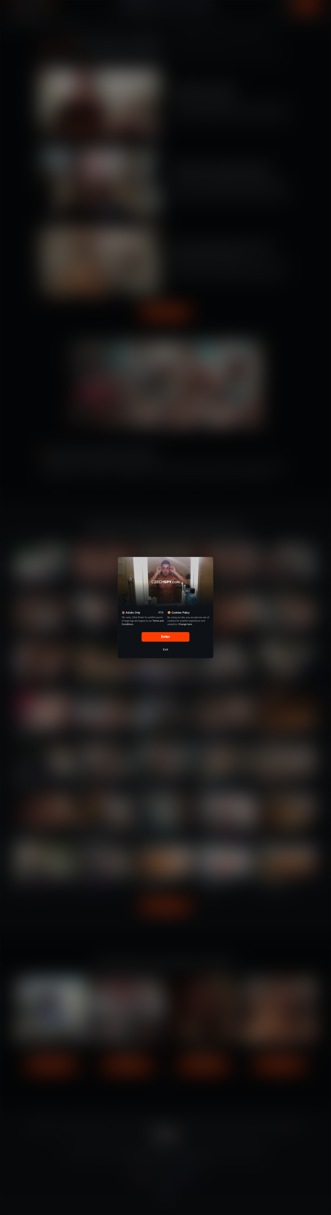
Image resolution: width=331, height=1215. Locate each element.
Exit (165, 649)
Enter (165, 637)
